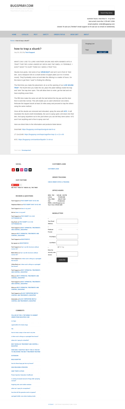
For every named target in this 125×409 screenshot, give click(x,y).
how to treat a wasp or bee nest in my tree (23, 332)
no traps (13, 321)
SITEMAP (51, 404)
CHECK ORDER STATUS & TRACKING (58, 182)
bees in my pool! (26, 208)
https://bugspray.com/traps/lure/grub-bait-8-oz (38, 129)
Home (12, 40)
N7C (65, 111)
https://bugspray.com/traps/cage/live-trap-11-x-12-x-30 (44, 134)
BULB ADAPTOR (16, 359)
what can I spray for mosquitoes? (20, 388)
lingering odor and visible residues (21, 384)
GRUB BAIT (45, 72)
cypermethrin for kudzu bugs (19, 325)
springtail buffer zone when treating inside (23, 396)
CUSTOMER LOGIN (53, 169)
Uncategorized (26, 150)
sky (12, 328)
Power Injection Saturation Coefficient (22, 375)
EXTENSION (14, 355)
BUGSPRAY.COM (21, 5)
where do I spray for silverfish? (20, 340)
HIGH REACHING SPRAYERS (19, 367)
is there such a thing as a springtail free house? (24, 336)
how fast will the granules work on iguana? (23, 392)
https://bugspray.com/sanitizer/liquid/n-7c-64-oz (35, 139)
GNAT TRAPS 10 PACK (17, 371)
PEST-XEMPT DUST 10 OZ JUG (30, 200)
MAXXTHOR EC (25, 239)
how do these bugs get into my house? (22, 363)
